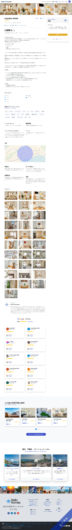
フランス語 (21, 523)
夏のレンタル (33, 514)
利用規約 (14, 526)
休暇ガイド (59, 502)
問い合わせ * (50, 25)
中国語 (22, 525)
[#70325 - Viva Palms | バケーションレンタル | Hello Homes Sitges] (28, 413)
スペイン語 (16, 523)
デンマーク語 (48, 523)
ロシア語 (19, 525)
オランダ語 (42, 523)
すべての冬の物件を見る (36, 434)
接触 (57, 34)
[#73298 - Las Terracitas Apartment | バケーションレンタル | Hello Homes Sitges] (12, 413)
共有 (37, 18)
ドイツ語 (27, 523)
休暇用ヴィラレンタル (33, 505)
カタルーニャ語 (10, 523)
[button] (66, 1)
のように (43, 18)
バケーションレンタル (33, 502)
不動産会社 (47, 501)
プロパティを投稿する (47, 511)
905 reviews (30, 321)
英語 (6, 523)
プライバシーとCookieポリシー (27, 526)
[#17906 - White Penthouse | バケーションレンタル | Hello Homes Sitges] (44, 413)
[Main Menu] (69, 1)
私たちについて (59, 510)
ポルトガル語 (37, 523)
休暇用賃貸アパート (33, 501)
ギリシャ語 (10, 525)
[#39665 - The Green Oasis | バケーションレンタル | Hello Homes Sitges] (60, 413)
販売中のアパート (47, 504)
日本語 (14, 525)
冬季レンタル (33, 512)
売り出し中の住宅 (47, 502)
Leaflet (44, 161)
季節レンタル (33, 511)
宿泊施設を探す (33, 504)
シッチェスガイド (59, 501)
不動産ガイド (59, 504)
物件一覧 (47, 505)
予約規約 (17, 526)
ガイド (59, 499)
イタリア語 (31, 523)
